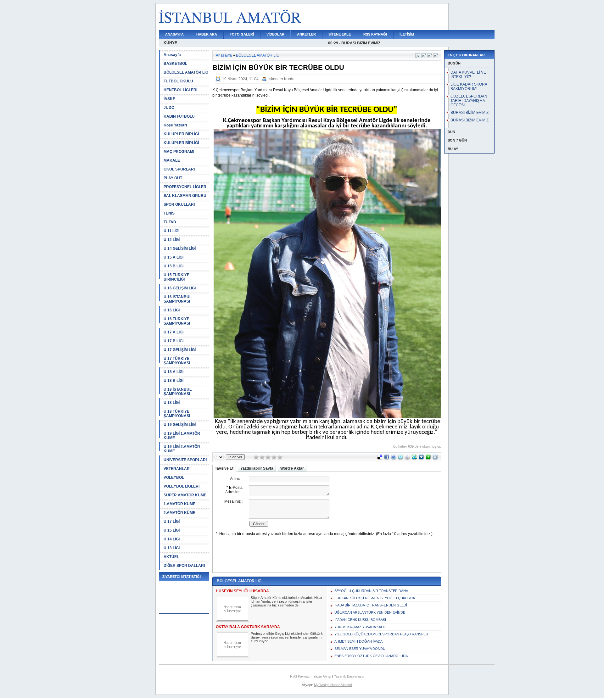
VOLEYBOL (174, 477)
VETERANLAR (177, 468)
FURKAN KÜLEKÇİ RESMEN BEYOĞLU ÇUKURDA (374, 598)
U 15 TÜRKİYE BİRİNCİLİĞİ (176, 277)
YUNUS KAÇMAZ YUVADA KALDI (360, 627)
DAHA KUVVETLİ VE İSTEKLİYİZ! (468, 74)
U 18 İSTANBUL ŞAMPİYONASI (178, 391)
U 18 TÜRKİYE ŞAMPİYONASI (177, 413)
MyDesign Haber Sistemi (333, 685)
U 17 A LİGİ (173, 332)
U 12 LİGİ (172, 239)
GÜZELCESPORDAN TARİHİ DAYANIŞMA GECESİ (468, 100)
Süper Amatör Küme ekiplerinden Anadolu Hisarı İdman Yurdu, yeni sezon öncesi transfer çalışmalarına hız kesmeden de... (287, 601)
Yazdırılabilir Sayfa (256, 468)
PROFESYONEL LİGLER (185, 187)
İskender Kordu (281, 79)
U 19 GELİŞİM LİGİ (180, 424)
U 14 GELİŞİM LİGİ (180, 248)
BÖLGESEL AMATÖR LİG (186, 72)
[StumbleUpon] (414, 458)
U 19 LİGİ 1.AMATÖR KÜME (182, 435)
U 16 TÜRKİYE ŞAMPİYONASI (177, 321)
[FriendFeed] (393, 458)
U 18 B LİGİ (173, 380)
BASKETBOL (175, 63)
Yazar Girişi (322, 676)
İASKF (169, 99)
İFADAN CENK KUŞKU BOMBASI (360, 620)
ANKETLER (306, 34)
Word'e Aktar (292, 468)
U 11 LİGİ (171, 231)
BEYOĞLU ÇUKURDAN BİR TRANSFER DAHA (371, 591)
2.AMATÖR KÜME (179, 513)
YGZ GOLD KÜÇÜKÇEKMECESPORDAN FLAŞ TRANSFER (381, 634)
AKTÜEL (171, 557)
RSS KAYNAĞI (375, 34)
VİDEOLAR (275, 34)
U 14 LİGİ (172, 539)
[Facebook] (386, 458)
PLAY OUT (173, 178)
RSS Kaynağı (300, 676)
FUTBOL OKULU (178, 81)
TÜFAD (170, 222)
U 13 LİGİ (172, 548)
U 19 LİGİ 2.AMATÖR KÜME (182, 448)
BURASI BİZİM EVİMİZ (469, 112)
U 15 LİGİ (172, 530)
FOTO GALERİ (242, 34)
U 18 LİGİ (172, 402)
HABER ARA (206, 34)
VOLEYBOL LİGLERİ (181, 486)
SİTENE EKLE (339, 34)
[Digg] (421, 458)
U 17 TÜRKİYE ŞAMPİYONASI (177, 360)
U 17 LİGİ (172, 521)
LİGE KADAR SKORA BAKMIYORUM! (468, 86)
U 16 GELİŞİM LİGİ (180, 288)
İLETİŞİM (407, 34)
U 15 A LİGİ (173, 257)
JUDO (169, 107)
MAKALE (172, 160)
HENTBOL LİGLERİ (180, 90)
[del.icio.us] (379, 458)
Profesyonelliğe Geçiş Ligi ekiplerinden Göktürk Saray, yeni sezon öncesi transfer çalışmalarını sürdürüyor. (287, 637)
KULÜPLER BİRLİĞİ (181, 134)
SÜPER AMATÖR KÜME (185, 495)
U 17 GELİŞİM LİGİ (180, 350)
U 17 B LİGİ (173, 341)
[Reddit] (435, 458)
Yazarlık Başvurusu (349, 676)
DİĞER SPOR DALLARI (184, 565)
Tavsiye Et (224, 468)
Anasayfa (172, 55)
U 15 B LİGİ (173, 266)
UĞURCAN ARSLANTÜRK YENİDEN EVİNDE (369, 612)
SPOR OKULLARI (179, 204)
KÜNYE (170, 43)
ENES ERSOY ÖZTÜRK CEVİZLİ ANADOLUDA (371, 656)
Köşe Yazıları (175, 125)
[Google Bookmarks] (407, 458)
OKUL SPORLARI (179, 169)
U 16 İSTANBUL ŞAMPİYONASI (178, 299)
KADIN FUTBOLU (179, 116)
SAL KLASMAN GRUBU (185, 195)
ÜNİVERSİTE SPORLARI (185, 460)
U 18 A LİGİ (173, 372)
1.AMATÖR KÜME (179, 504)
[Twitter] (400, 458)
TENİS (169, 213)
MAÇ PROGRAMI (179, 151)
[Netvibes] (428, 458)
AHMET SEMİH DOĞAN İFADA (358, 641)
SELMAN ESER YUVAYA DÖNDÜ (359, 649)
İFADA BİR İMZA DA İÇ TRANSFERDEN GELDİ (370, 605)
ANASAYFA (174, 34)
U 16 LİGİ (172, 310)
